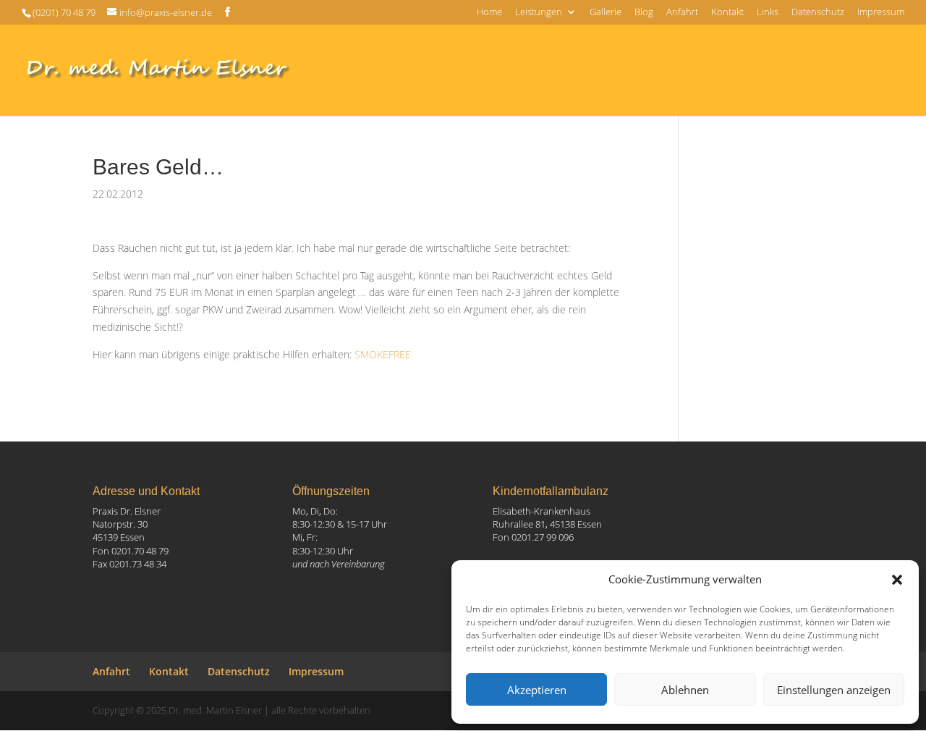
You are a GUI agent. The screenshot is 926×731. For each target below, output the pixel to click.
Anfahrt (682, 12)
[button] (897, 579)
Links (767, 12)
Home (489, 12)
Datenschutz (817, 12)
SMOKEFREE (382, 354)
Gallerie (605, 12)
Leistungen (538, 12)
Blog (643, 12)
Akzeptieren (536, 690)
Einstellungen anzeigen (834, 690)
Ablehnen (685, 690)
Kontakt (727, 12)
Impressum (880, 12)
